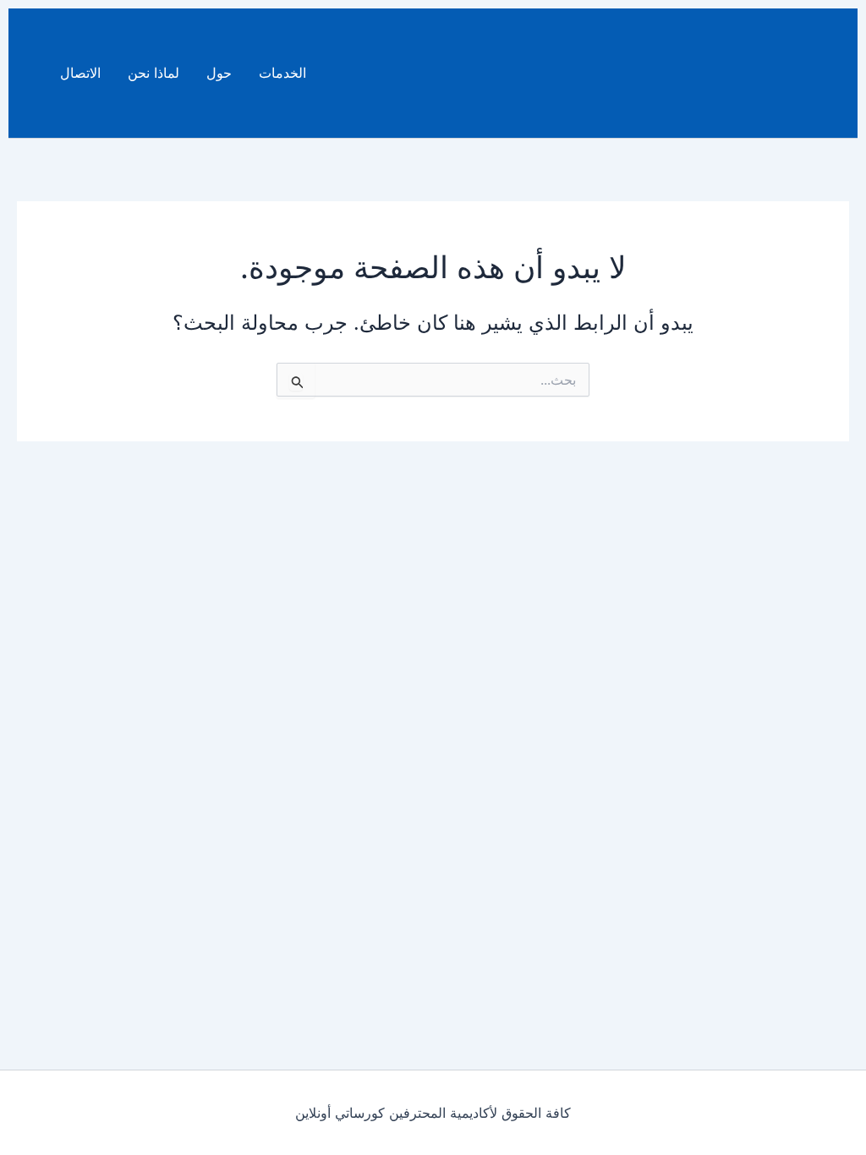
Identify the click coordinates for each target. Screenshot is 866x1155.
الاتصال (80, 72)
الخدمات (282, 72)
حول (219, 72)
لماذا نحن (153, 72)
